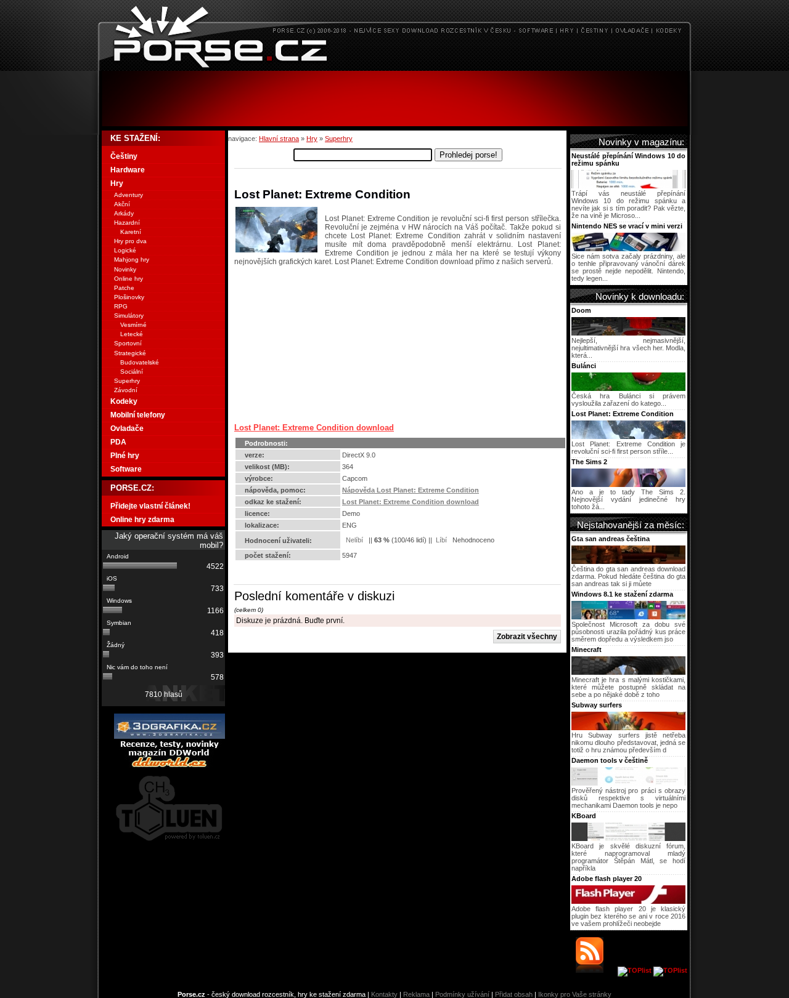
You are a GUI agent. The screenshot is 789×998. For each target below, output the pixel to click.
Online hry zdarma (142, 519)
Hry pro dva (130, 241)
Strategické (130, 353)
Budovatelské (139, 362)
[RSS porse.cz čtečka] (596, 970)
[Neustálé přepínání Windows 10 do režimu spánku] (628, 186)
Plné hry (124, 455)
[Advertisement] (394, 98)
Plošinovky (129, 297)
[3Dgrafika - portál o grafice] (169, 736)
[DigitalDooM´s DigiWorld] (169, 765)
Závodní (125, 390)
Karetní (130, 231)
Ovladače (127, 428)
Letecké (131, 334)
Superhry (339, 138)
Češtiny (123, 156)
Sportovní (128, 343)
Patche (124, 287)
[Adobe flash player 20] (628, 901)
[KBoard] (628, 838)
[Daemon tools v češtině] (628, 783)
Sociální (131, 371)
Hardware (127, 170)
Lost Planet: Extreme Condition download (314, 427)
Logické (125, 250)
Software (126, 469)
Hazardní (127, 222)
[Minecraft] (628, 672)
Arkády (124, 213)
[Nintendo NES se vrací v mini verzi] (628, 248)
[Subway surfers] (628, 727)
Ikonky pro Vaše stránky (574, 994)
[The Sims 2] (628, 484)
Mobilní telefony (137, 415)
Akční (122, 204)
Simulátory (129, 315)
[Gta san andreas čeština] (628, 561)
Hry (311, 138)
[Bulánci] (628, 388)
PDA (118, 442)
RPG (121, 306)
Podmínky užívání (462, 994)
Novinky (125, 269)
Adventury (128, 194)
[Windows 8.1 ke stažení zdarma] (628, 617)
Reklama (416, 994)
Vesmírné (133, 324)
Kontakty (384, 994)
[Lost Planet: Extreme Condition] (628, 436)
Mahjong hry (131, 259)
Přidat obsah (514, 994)
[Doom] (628, 333)
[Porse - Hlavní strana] (394, 67)
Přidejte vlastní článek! (150, 506)
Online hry (128, 278)
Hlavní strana (279, 138)
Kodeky (123, 401)
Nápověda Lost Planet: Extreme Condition (410, 490)
